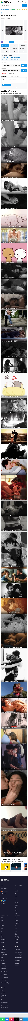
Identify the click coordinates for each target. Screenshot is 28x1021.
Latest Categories (4, 888)
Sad (1, 919)
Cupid (16, 919)
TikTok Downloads (18, 962)
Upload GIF (3, 901)
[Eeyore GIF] (19, 9)
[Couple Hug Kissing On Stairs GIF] (14, 318)
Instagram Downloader (5, 980)
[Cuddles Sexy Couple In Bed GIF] (14, 134)
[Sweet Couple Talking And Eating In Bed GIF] (14, 575)
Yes (1, 933)
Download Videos (18, 960)
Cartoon (16, 891)
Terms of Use (3, 996)
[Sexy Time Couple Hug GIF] (14, 487)
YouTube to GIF (4, 974)
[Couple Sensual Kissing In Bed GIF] (14, 286)
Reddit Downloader (4, 982)
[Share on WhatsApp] (2, 1019)
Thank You (3, 922)
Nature (16, 910)
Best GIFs (17, 963)
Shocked (2, 942)
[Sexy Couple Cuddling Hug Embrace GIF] (14, 665)
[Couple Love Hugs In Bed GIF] (14, 155)
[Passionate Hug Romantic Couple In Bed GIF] (14, 623)
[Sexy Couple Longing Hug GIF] (14, 590)
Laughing (2, 923)
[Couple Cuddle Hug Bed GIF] (14, 467)
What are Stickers (4, 1007)
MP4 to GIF (3, 952)
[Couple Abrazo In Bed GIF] (14, 549)
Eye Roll (2, 940)
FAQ (2, 1001)
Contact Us (3, 992)
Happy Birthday (17, 904)
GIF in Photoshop (18, 951)
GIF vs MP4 (17, 958)
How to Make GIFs (18, 948)
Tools (2, 946)
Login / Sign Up (4, 898)
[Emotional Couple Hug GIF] (14, 736)
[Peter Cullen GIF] (13, 9)
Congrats (2, 937)
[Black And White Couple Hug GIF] (14, 365)
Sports (16, 913)
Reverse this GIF (5, 59)
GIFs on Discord (18, 955)
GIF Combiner (3, 963)
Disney (16, 897)
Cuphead (16, 920)
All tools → (3, 948)
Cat (15, 893)
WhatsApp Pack (4, 971)
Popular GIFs (3, 1008)
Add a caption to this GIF (16, 57)
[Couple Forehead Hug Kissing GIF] (14, 705)
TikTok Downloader (4, 977)
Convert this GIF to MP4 (15, 59)
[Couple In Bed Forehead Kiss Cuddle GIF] (14, 301)
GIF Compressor (4, 954)
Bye (1, 934)
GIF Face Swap (3, 949)
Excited (2, 925)
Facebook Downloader (5, 983)
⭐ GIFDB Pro (3, 900)
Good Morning (3, 939)
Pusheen (16, 911)
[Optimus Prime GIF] (5, 9)
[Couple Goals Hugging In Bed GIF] (14, 271)
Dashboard (3, 903)
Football (16, 923)
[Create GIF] (20, 2)
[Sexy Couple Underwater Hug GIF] (14, 523)
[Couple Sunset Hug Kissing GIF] (14, 436)
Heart (16, 926)
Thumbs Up (3, 926)
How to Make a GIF (4, 1005)
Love (16, 907)
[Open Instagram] (11, 1019)
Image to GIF (3, 966)
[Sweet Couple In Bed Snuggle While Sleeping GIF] (14, 640)
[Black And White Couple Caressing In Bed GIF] (14, 508)
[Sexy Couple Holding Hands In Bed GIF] (14, 201)
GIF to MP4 (3, 957)
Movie (16, 908)
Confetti (16, 925)
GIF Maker (3, 951)
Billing (2, 904)
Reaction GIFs (17, 965)
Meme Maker (3, 965)
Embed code (3, 68)
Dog (15, 899)
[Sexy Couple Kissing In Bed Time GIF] (14, 451)
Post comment (6, 84)
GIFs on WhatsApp (18, 954)
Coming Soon (17, 936)
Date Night (17, 937)
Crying (2, 928)
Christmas (17, 922)
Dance (16, 896)
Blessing (16, 939)
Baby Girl (16, 934)
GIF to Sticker (3, 968)
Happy (2, 917)
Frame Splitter (3, 962)
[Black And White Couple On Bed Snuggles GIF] (14, 405)
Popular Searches (4, 894)
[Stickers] (18, 2)
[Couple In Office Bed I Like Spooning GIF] (14, 334)
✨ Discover (3, 893)
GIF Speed (3, 960)
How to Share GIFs (18, 952)
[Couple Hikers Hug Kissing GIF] (14, 690)
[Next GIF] (25, 30)
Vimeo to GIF (3, 976)
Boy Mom (16, 940)
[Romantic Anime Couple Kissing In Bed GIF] (14, 606)
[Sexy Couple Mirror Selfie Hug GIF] (14, 757)
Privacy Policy (3, 995)
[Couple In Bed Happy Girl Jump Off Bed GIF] (14, 420)
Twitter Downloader (4, 979)
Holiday (16, 905)
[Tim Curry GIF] (25, 9)
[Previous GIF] (2, 30)
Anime (16, 888)
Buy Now (16, 942)
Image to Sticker (4, 969)
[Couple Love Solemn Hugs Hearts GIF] (14, 721)
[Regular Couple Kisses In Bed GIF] (14, 788)
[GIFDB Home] (1, 13)
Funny (16, 901)
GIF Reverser (3, 958)
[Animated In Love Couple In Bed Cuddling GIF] (14, 218)
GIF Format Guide (18, 957)
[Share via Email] (21, 1019)
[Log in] (23, 2)
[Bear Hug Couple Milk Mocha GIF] (14, 253)
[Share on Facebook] (7, 1019)
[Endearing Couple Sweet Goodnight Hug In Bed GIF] (14, 350)
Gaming (16, 902)
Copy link (3, 62)
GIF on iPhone (17, 949)
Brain (16, 931)
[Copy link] (25, 1019)
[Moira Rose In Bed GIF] (14, 844)
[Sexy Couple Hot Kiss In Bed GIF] (14, 186)
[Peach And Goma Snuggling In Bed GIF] (14, 385)
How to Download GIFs (5, 1002)
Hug (2, 936)
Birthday (16, 890)
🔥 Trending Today (4, 891)
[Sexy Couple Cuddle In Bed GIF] (14, 108)
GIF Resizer (3, 955)
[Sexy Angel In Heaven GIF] (14, 235)
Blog (2, 990)
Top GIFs (2, 890)
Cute (16, 894)
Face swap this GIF (6, 57)
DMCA (2, 993)
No (1, 931)
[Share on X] (16, 1019)
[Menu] (25, 1)
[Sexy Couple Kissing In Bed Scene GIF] (14, 170)
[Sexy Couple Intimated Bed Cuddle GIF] (14, 818)
